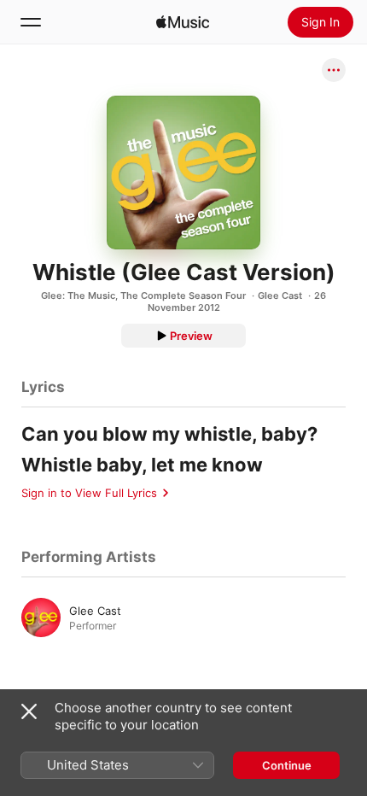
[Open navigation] (31, 22)
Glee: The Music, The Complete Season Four (143, 295)
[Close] (29, 711)
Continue (287, 765)
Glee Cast (280, 295)
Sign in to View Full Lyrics (89, 493)
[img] (182, 22)
